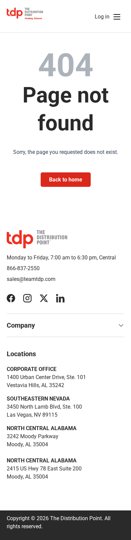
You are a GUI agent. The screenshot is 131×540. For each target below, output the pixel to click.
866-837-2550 (23, 268)
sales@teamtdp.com (31, 279)
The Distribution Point (76, 518)
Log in (102, 16)
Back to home (65, 179)
